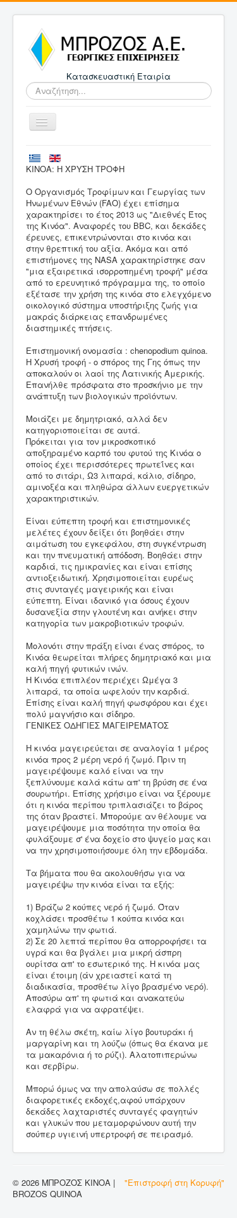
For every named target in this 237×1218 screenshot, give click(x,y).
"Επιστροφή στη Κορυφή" (174, 1182)
